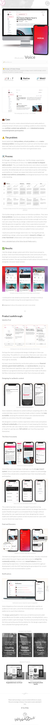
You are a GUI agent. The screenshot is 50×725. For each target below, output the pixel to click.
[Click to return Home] (25, 717)
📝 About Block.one (25, 62)
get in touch (22, 700)
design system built (11, 615)
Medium (22, 702)
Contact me (6, 305)
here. (25, 704)
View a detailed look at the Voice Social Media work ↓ (19, 241)
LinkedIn (39, 700)
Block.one (19, 58)
